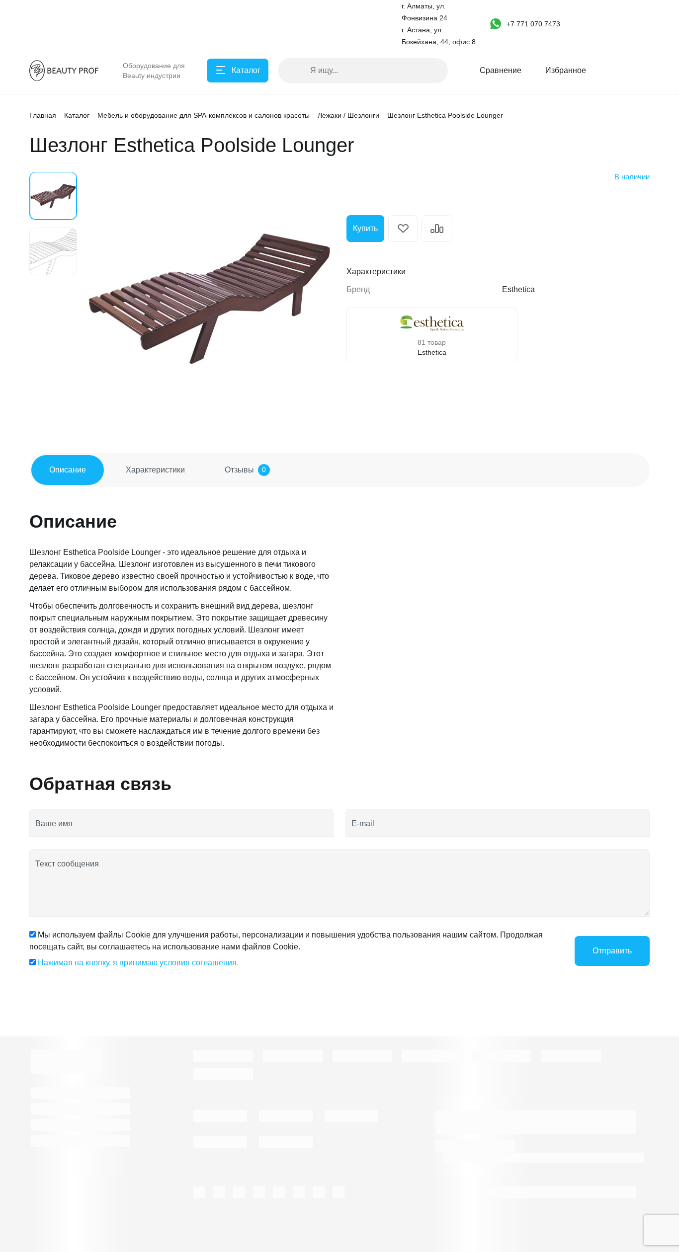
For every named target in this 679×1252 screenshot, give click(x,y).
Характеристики (155, 470)
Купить (365, 228)
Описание (67, 470)
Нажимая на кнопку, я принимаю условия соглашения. (138, 962)
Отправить (612, 950)
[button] (536, 24)
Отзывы (245, 470)
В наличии (632, 176)
